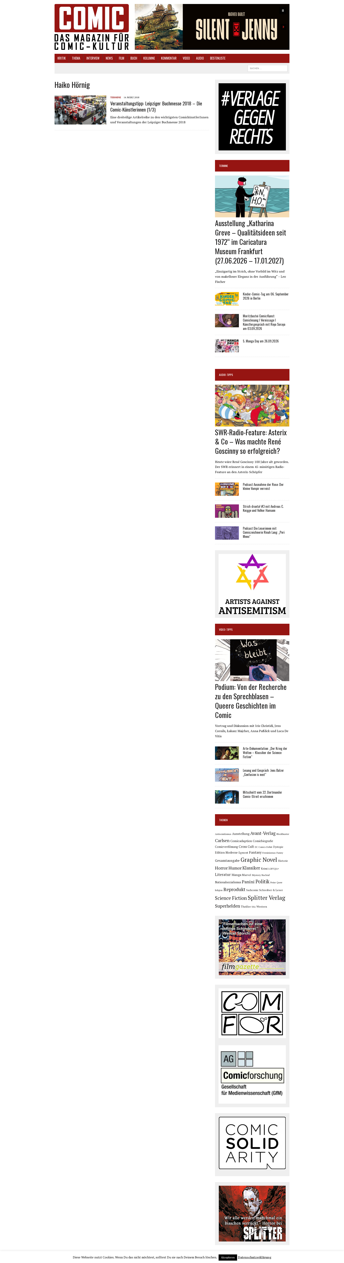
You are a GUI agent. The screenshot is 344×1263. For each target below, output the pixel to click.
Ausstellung (240, 834)
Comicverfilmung (226, 847)
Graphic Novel (258, 859)
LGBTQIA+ (273, 868)
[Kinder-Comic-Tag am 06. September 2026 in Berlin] (227, 303)
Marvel (246, 875)
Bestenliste (217, 58)
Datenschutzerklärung (254, 1257)
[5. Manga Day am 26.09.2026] (227, 350)
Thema (76, 58)
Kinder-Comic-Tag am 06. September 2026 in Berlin (266, 296)
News (109, 58)
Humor (235, 868)
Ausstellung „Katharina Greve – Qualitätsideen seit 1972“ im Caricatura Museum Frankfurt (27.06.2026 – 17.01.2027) (250, 241)
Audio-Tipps (226, 375)
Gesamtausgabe (227, 860)
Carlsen (222, 840)
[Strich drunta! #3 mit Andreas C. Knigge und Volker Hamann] (227, 515)
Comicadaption (241, 841)
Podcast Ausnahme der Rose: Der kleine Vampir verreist (263, 486)
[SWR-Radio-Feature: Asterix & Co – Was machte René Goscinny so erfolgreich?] (252, 424)
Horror (221, 868)
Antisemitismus (223, 834)
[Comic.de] (92, 27)
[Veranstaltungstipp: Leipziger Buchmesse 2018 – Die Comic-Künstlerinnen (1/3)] (80, 122)
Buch (133, 58)
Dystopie (278, 847)
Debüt (269, 846)
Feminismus (269, 852)
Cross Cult (246, 846)
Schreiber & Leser (271, 890)
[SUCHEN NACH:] (267, 67)
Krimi (264, 868)
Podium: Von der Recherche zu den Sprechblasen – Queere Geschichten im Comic (251, 700)
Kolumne (149, 58)
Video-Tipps (226, 629)
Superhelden (227, 906)
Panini (248, 881)
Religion (219, 890)
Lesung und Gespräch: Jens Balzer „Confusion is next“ (263, 772)
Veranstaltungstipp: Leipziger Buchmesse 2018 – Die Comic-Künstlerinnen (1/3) (156, 106)
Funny (280, 852)
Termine (115, 97)
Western (261, 906)
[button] (212, 27)
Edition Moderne (226, 852)
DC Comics (260, 847)
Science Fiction (231, 898)
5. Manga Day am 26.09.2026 (261, 341)
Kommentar (169, 58)
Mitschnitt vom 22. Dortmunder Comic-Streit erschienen (262, 794)
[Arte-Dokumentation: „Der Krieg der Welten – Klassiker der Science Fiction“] (227, 757)
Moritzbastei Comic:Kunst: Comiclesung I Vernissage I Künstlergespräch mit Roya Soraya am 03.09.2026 (264, 322)
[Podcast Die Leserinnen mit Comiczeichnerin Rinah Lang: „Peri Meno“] (227, 537)
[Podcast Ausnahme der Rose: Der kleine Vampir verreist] (227, 493)
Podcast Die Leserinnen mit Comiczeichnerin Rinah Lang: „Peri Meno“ (264, 532)
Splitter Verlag (266, 897)
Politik (262, 881)
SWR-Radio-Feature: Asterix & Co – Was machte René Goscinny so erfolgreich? (251, 441)
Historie (283, 861)
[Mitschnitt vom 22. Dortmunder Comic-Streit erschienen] (227, 801)
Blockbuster (282, 833)
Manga (236, 875)
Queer (279, 882)
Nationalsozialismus (228, 882)
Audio (200, 58)
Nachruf (266, 875)
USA (254, 906)
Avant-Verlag (263, 833)
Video (186, 58)
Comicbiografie (263, 841)
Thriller (246, 906)
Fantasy (255, 852)
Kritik (62, 58)
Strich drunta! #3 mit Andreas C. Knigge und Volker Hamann (263, 508)
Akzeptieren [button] (228, 1257)
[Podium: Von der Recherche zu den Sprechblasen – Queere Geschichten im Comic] (252, 678)
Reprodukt (234, 889)
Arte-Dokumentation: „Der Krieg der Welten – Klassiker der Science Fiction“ (265, 752)
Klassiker (251, 868)
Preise (273, 882)
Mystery (256, 875)
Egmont (243, 852)
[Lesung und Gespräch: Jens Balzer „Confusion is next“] (227, 779)
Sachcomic (252, 890)
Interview (93, 58)
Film (121, 58)
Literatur (223, 874)
